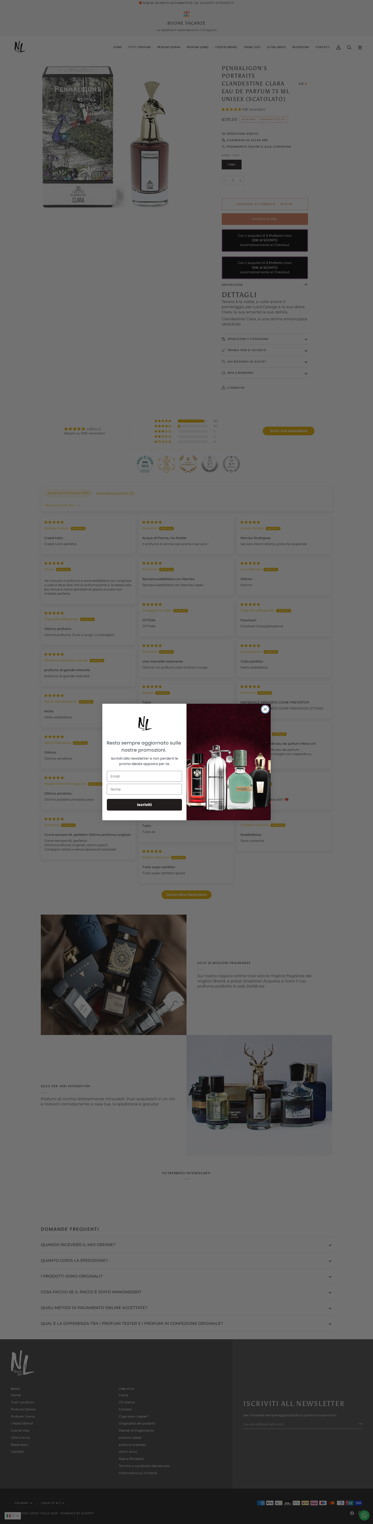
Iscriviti (144, 804)
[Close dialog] (265, 709)
